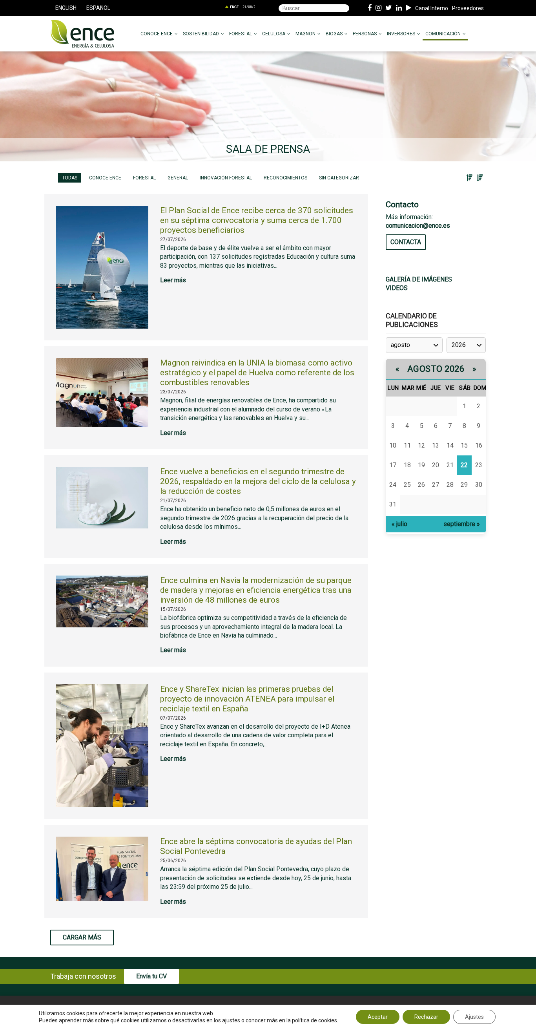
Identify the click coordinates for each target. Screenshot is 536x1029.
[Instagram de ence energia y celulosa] (378, 8)
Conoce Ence (105, 178)
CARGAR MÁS (82, 937)
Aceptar (378, 1017)
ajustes (231, 1020)
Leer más (173, 280)
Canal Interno (431, 8)
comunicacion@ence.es (418, 225)
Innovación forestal (226, 178)
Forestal (144, 178)
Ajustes (474, 1017)
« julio (399, 524)
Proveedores (468, 8)
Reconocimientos (285, 178)
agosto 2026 (436, 369)
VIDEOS (397, 288)
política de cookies (314, 1020)
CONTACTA (405, 242)
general (178, 178)
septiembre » (461, 524)
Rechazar (426, 1017)
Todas (69, 178)
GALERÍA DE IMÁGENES (419, 279)
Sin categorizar (339, 178)
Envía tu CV (151, 976)
